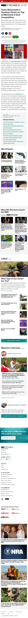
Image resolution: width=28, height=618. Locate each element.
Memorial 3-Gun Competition (9, 115)
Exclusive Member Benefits (7, 491)
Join (11, 1)
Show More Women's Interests (15, 416)
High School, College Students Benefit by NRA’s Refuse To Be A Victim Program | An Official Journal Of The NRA (13, 387)
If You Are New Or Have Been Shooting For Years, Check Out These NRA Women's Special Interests (13, 605)
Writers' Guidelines (5, 454)
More (9, 259)
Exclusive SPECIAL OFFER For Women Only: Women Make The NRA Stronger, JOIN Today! (14, 562)
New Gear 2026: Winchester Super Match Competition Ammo (8, 313)
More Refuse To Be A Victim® (7, 397)
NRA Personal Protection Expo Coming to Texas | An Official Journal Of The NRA (13, 392)
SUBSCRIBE (8, 438)
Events (10, 29)
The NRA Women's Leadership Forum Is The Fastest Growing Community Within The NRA (14, 541)
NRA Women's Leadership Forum (8, 478)
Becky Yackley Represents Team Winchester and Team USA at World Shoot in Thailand (13, 132)
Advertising (3, 452)
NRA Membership (5, 476)
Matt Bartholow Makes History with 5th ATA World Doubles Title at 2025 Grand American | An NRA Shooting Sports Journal (21, 229)
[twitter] (6, 33)
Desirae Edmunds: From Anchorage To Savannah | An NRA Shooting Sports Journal (6, 245)
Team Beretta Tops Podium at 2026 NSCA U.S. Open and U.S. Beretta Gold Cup (9, 296)
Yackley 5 (18, 94)
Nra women (7, 378)
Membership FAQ (5, 493)
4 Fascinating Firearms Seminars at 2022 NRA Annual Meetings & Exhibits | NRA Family (13, 381)
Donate (18, 1)
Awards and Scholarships (6, 474)
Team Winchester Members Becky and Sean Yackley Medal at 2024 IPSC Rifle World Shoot (12, 137)
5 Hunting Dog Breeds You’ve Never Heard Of (9, 303)
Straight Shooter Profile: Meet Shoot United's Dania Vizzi (13, 142)
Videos (2, 467)
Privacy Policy (3, 611)
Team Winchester (16, 61)
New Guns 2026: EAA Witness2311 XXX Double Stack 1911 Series (8, 321)
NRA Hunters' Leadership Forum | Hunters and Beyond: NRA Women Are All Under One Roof (13, 375)
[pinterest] (9, 33)
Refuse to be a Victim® (6, 480)
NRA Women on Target (6, 482)
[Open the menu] (25, 5)
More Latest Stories (17, 340)
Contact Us (3, 450)
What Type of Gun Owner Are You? (12, 279)
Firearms (17, 29)
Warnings (3, 613)
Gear (13, 29)
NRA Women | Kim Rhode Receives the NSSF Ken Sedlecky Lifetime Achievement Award (7, 227)
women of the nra (15, 378)
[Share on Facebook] (2, 33)
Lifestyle (6, 29)
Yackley (11, 117)
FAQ (8, 613)
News (2, 29)
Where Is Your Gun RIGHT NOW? (8, 329)
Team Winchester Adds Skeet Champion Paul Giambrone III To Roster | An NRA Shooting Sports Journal (19, 247)
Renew (14, 1)
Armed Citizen (4, 469)
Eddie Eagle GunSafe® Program (17, 405)
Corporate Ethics (19, 611)
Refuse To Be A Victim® (14, 353)
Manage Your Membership (7, 495)
